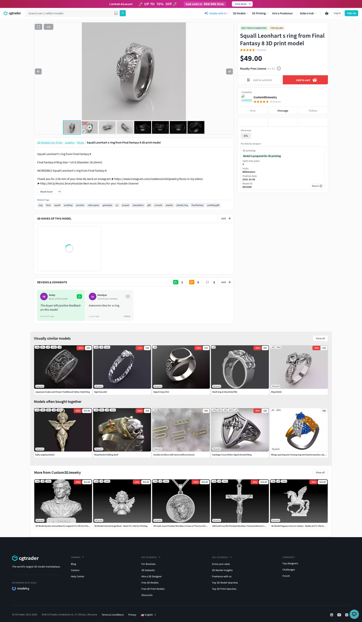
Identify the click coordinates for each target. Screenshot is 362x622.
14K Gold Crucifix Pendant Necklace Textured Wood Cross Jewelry (243, 525)
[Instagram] (347, 615)
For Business (148, 564)
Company (76, 557)
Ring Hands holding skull (106, 454)
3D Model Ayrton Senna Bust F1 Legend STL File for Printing (63, 525)
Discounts (147, 595)
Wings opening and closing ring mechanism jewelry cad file (299, 454)
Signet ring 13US (161, 391)
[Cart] (327, 13)
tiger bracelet (100, 391)
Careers (75, 570)
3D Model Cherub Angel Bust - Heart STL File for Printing (120, 525)
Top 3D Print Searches (224, 589)
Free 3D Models (150, 582)
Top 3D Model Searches (225, 582)
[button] (116, 13)
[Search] (123, 13)
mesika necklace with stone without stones (174, 454)
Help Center (77, 576)
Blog (73, 564)
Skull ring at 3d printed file (224, 391)
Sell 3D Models (220, 557)
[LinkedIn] (332, 615)
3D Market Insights (222, 570)
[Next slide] (229, 71)
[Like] (253, 122)
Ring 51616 (276, 391)
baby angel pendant (44, 454)
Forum (286, 575)
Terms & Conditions (113, 614)
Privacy (132, 614)
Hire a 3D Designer (151, 576)
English (147, 615)
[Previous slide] (38, 71)
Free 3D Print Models (153, 589)
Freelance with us (222, 576)
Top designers (290, 563)
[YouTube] (339, 615)
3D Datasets (148, 570)
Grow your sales (221, 564)
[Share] (313, 122)
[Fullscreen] (38, 27)
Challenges (288, 569)
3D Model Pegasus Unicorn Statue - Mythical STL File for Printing (302, 525)
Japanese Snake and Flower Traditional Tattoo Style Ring (62, 391)
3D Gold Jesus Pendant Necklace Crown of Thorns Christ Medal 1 (184, 525)
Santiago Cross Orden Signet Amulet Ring (232, 454)
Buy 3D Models (149, 557)
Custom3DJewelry (265, 97)
